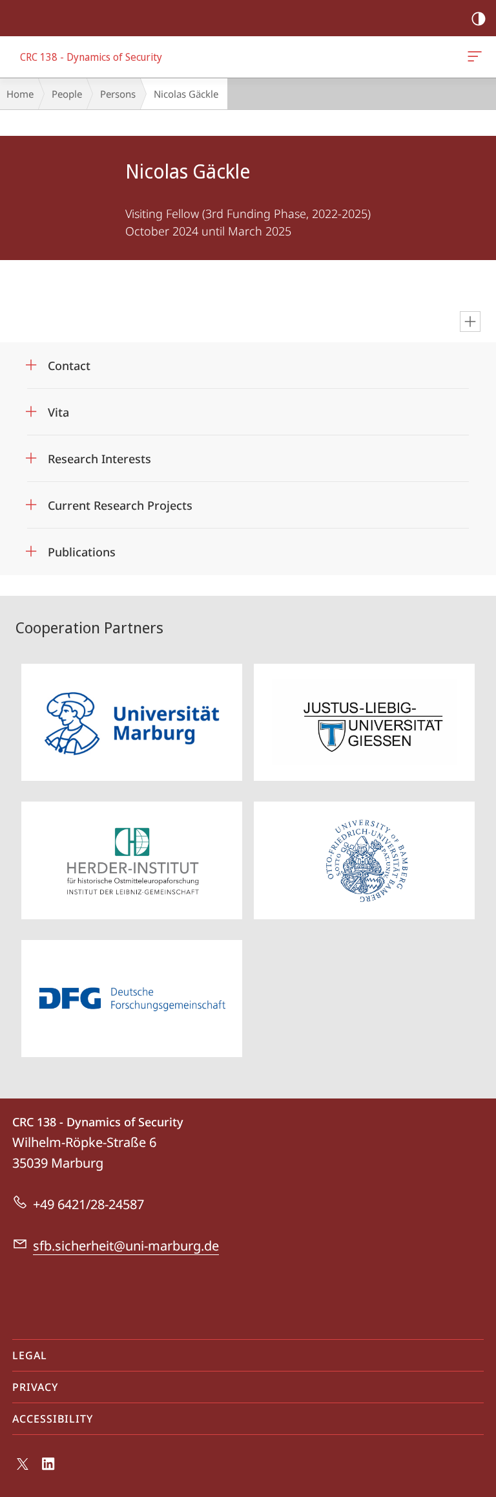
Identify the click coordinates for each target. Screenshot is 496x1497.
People (67, 93)
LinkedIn (49, 1471)
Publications (82, 548)
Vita (58, 408)
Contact (69, 361)
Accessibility (52, 1419)
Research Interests (99, 454)
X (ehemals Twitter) (23, 1469)
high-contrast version (478, 18)
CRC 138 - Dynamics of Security (477, 57)
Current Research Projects (120, 501)
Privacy (35, 1387)
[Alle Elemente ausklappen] (470, 321)
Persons (118, 93)
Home (20, 93)
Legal (29, 1355)
